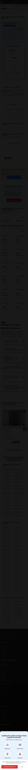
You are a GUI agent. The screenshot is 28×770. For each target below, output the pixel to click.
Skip (22, 766)
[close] (25, 733)
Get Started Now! (8, 767)
